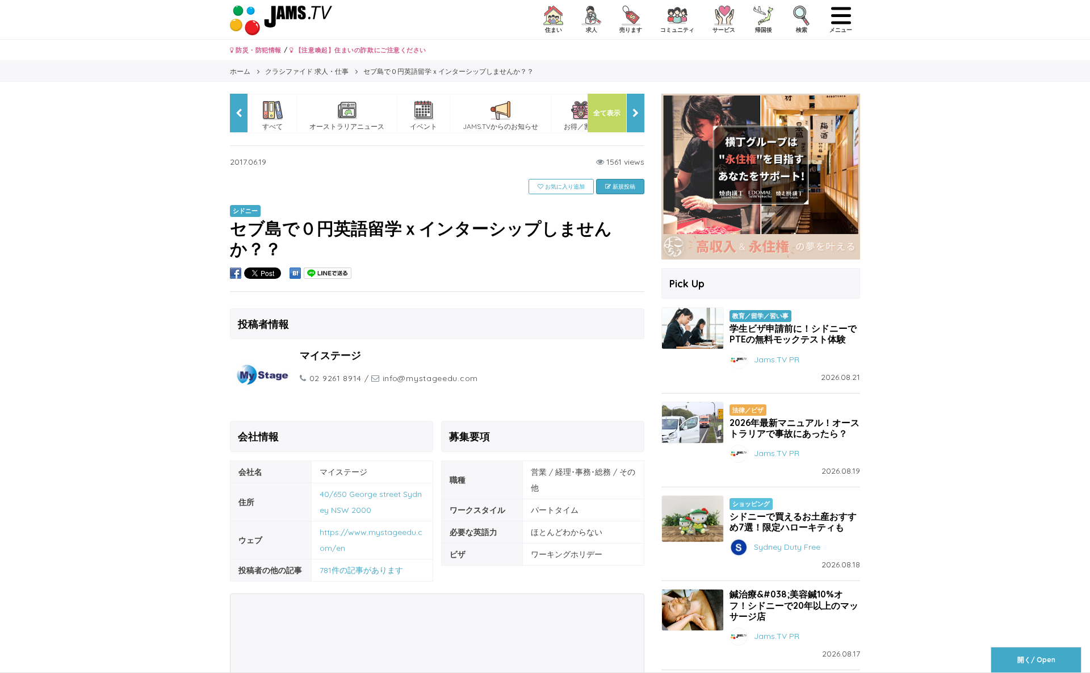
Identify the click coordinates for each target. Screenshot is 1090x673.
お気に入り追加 (564, 186)
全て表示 (607, 112)
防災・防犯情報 (258, 50)
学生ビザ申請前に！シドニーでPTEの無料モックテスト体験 (793, 334)
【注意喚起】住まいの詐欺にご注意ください (359, 50)
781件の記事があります (361, 570)
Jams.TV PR (776, 359)
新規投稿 (623, 186)
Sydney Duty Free (787, 547)
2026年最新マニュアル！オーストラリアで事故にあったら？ (795, 428)
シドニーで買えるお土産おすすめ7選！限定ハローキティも (793, 522)
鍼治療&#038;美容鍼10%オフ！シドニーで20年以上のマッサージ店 (794, 604)
